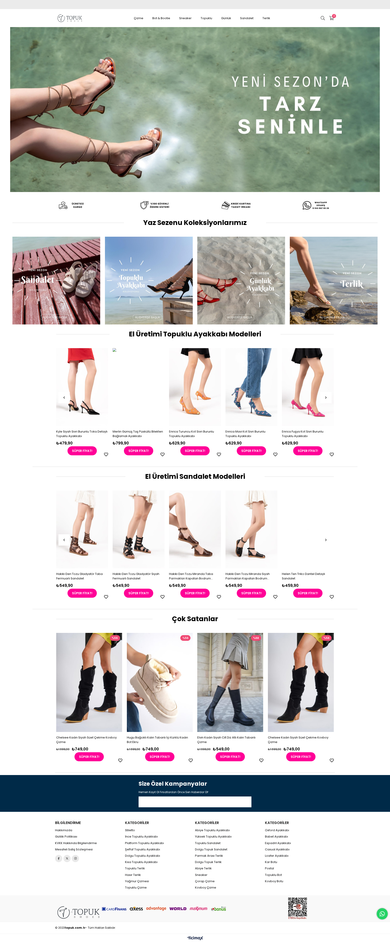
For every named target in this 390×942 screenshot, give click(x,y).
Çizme (138, 18)
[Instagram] (75, 858)
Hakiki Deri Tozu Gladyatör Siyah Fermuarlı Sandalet (97, 576)
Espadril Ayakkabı (278, 843)
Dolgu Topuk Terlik (208, 862)
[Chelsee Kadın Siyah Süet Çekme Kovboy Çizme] (89, 682)
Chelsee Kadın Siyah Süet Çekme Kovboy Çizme (86, 739)
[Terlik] (334, 280)
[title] (73, 205)
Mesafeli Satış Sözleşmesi (74, 849)
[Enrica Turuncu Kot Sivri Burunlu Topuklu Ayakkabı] (139, 387)
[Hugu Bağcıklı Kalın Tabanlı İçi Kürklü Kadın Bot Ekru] (160, 682)
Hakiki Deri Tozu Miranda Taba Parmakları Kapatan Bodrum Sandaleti (153, 576)
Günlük (226, 18)
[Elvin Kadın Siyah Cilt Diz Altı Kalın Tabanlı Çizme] (230, 682)
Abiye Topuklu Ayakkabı (212, 830)
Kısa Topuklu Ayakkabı (141, 862)
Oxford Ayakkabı (277, 830)
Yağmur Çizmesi (137, 881)
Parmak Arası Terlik (209, 856)
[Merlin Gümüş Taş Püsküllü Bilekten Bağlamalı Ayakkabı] (82, 387)
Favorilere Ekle (106, 454)
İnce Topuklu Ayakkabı (141, 837)
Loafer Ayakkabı (276, 856)
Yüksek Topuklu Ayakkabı (213, 837)
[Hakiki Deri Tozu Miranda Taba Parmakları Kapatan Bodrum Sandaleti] (157, 529)
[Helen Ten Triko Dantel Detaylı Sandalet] (270, 529)
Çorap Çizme (205, 881)
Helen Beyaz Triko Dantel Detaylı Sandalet (323, 576)
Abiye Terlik (203, 868)
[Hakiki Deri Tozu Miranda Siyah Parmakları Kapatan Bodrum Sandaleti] (213, 529)
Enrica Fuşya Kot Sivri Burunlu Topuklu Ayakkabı (246, 433)
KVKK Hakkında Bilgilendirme (76, 843)
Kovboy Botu (274, 881)
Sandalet (246, 18)
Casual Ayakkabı (277, 849)
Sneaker (185, 18)
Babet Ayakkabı (276, 837)
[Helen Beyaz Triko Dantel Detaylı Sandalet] (326, 529)
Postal (269, 868)
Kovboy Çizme (205, 888)
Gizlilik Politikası (66, 837)
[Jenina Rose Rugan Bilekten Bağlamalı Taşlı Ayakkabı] (308, 387)
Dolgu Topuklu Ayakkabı (142, 856)
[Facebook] (58, 858)
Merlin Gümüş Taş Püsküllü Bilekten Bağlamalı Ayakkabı (81, 433)
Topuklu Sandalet (208, 843)
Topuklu (206, 18)
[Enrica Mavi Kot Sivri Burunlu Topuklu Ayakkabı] (195, 387)
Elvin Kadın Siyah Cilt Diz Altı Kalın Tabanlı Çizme (226, 739)
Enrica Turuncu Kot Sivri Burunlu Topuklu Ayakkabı (135, 433)
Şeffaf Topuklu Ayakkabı (142, 849)
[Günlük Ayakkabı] (241, 280)
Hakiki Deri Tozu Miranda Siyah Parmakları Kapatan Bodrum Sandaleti (209, 576)
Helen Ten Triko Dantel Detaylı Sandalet (265, 576)
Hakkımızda (63, 830)
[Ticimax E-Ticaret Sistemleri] (195, 938)
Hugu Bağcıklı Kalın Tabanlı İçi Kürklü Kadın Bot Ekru (157, 739)
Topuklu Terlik (135, 868)
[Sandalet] (56, 280)
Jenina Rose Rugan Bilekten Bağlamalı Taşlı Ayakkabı (302, 433)
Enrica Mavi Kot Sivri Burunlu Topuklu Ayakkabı (189, 433)
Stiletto (130, 830)
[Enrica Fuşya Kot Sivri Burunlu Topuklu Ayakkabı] (251, 387)
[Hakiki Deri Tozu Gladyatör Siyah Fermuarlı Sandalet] (100, 529)
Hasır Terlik (133, 875)
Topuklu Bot (273, 875)
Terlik (266, 18)
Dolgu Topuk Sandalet (211, 849)
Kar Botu (271, 862)
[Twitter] (67, 858)
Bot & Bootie (161, 18)
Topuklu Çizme (136, 888)
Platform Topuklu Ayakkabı (144, 843)
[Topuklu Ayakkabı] (149, 280)
